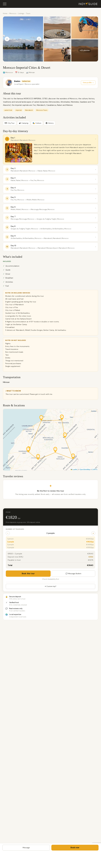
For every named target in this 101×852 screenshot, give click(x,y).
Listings (21, 13)
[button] (41, 418)
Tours (28, 13)
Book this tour (28, 573)
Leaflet (74, 469)
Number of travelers (15, 529)
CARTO (94, 469)
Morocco (12, 13)
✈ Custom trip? (50, 586)
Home (5, 13)
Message (26, 847)
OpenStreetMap (85, 469)
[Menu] (4, 4)
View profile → (88, 83)
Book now (75, 847)
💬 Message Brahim (73, 573)
